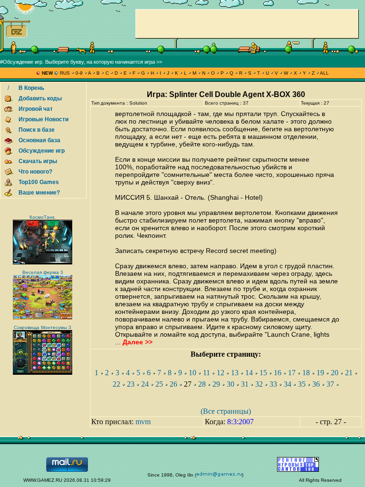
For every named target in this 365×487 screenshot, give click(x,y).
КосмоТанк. (42, 217)
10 (192, 373)
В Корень (31, 88)
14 (249, 373)
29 (216, 384)
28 (202, 384)
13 (235, 373)
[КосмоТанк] (42, 262)
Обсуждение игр (42, 150)
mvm (143, 422)
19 (320, 373)
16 (277, 373)
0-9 (79, 73)
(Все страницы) (226, 411)
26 (173, 384)
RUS (64, 73)
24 (145, 384)
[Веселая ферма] (42, 318)
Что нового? (35, 171)
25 (159, 384)
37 (330, 384)
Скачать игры (38, 161)
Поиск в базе (37, 130)
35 (302, 384)
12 (220, 373)
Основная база (39, 140)
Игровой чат (36, 109)
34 (287, 384)
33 (273, 384)
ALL (324, 73)
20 (334, 373)
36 (316, 384)
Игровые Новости (43, 119)
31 (245, 384)
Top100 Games (39, 182)
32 (259, 384)
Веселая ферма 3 (42, 272)
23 (130, 384)
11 (206, 373)
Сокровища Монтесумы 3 (42, 327)
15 (263, 373)
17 (292, 373)
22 (116, 384)
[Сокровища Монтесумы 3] (42, 373)
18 (306, 373)
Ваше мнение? (39, 192)
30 (230, 384)
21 (349, 373)
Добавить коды (40, 98)
